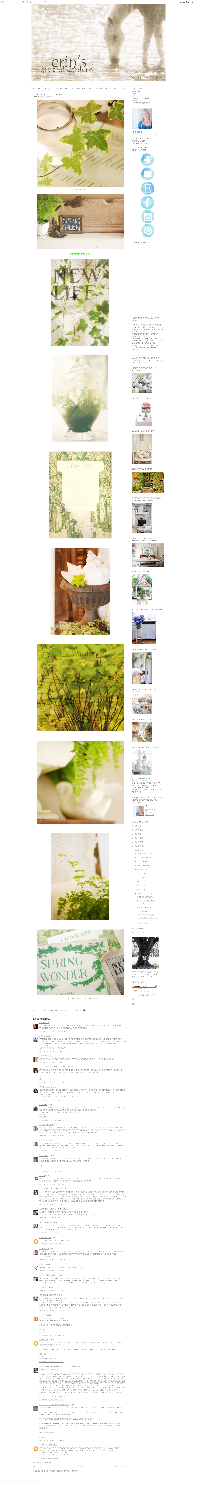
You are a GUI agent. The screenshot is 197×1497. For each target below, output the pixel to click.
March (141, 890)
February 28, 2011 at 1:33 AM (51, 1362)
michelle (45, 1087)
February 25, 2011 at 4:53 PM (51, 1270)
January (142, 923)
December (143, 853)
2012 (137, 846)
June (140, 878)
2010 (137, 929)
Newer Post (40, 1466)
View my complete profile (151, 812)
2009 (138, 933)
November (143, 857)
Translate (143, 991)
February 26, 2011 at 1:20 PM (51, 1310)
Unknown (45, 1238)
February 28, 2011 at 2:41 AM (51, 1400)
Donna (43, 1105)
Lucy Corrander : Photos (54, 1405)
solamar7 (45, 1222)
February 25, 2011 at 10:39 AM (52, 1259)
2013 (137, 842)
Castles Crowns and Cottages (58, 1189)
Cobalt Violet (47, 1295)
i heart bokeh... (145, 911)
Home (80, 1466)
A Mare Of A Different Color (56, 1067)
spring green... (43, 97)
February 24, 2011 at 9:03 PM (51, 1184)
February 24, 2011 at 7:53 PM (51, 1171)
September (144, 865)
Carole (43, 1156)
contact (139, 88)
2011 (137, 850)
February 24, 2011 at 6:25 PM (51, 1135)
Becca (43, 1140)
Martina (44, 1249)
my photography (81, 88)
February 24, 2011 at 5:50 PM (51, 1120)
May (140, 882)
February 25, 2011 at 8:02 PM (51, 1290)
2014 (137, 838)
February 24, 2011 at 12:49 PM (52, 1031)
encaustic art (122, 88)
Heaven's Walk (48, 1275)
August (141, 870)
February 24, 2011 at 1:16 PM (51, 1051)
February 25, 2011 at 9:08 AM (51, 1244)
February (143, 894)
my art (48, 88)
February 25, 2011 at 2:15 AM (51, 1204)
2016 (137, 830)
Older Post (120, 1466)
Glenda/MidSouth (50, 1209)
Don (41, 1264)
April (140, 886)
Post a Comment (43, 1463)
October (142, 861)
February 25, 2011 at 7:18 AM (51, 1233)
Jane (42, 1036)
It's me (43, 1056)
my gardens (102, 88)
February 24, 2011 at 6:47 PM (51, 1151)
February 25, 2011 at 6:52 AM (51, 1217)
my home (61, 88)
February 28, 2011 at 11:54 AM (51, 1440)
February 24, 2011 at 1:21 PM (51, 1062)
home (36, 88)
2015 (137, 834)
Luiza (42, 1315)
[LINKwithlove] (148, 995)
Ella (42, 1176)
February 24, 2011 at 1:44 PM (51, 1082)
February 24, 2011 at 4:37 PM (51, 1100)
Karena (43, 1340)
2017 (137, 826)
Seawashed (46, 1125)
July (140, 874)
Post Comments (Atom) (64, 1471)
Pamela (44, 1023)
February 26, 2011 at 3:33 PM (51, 1335)
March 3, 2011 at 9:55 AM (50, 1458)
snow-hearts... (145, 907)
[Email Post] (83, 1010)
